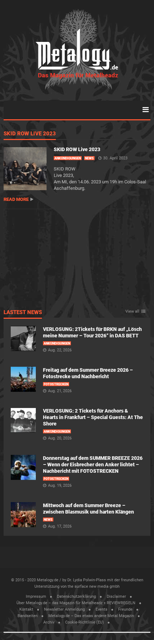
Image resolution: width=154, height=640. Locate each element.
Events (101, 609)
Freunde (125, 609)
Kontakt (26, 609)
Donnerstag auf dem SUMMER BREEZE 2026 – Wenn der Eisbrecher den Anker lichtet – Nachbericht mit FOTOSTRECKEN (93, 464)
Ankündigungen (67, 158)
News (89, 158)
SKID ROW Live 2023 (30, 134)
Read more (16, 199)
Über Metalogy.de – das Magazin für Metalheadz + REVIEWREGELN (75, 603)
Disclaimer (116, 596)
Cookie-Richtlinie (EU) (84, 622)
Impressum (36, 596)
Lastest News (23, 313)
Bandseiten (28, 615)
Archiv (48, 622)
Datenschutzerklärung (76, 596)
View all (132, 311)
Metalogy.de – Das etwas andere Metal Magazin (91, 615)
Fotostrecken (56, 384)
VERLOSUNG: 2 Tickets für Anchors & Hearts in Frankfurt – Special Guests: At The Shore (93, 417)
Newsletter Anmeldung (64, 609)
